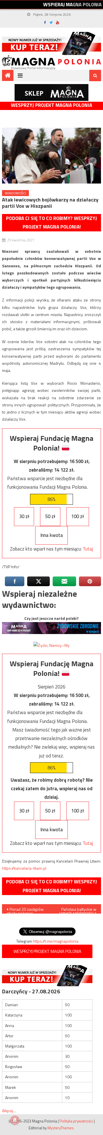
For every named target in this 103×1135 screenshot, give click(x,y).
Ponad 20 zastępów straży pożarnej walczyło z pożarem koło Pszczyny (25, 910)
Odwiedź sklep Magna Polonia (51, 92)
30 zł (24, 516)
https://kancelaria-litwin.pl (24, 868)
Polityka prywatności (76, 1121)
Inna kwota (51, 535)
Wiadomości (15, 193)
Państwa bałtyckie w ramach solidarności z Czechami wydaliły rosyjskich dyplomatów (77, 910)
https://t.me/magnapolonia (55, 941)
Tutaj (88, 549)
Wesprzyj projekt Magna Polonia (51, 105)
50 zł (50, 516)
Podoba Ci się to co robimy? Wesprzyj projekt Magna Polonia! (51, 223)
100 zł (77, 516)
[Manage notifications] (14, 1120)
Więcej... (9, 1111)
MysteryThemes (60, 1128)
